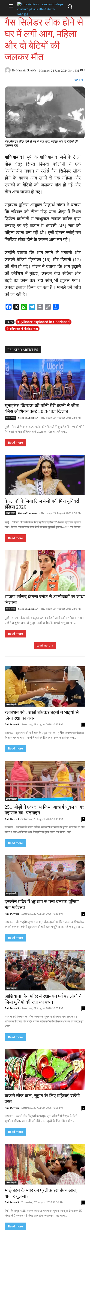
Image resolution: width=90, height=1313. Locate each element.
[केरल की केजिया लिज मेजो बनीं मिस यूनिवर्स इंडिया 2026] (45, 475)
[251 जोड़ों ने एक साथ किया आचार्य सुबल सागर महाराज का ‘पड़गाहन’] (45, 781)
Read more (15, 442)
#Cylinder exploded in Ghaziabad (43, 322)
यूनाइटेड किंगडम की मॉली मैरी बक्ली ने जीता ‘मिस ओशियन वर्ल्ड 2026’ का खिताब (42, 408)
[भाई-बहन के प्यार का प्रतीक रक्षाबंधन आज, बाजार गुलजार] (45, 1164)
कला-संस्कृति (11, 704)
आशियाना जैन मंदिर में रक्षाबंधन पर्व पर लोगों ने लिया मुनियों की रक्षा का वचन (43, 999)
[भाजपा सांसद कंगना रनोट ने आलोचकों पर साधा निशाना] (45, 570)
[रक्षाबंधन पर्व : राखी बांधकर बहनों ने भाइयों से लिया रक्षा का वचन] (45, 686)
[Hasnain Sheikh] (8, 70)
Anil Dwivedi (12, 724)
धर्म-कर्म (9, 1087)
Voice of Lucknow (28, 417)
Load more (43, 645)
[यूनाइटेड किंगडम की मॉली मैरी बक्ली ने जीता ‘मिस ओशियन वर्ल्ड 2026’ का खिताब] (45, 379)
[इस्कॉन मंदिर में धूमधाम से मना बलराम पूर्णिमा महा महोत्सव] (45, 875)
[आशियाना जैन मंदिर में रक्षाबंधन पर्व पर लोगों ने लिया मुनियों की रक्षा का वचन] (45, 970)
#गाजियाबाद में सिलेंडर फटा (22, 328)
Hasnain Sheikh (26, 70)
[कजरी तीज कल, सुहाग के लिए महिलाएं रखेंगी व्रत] (45, 1069)
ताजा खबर (10, 417)
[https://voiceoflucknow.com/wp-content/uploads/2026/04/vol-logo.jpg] (40, 9)
